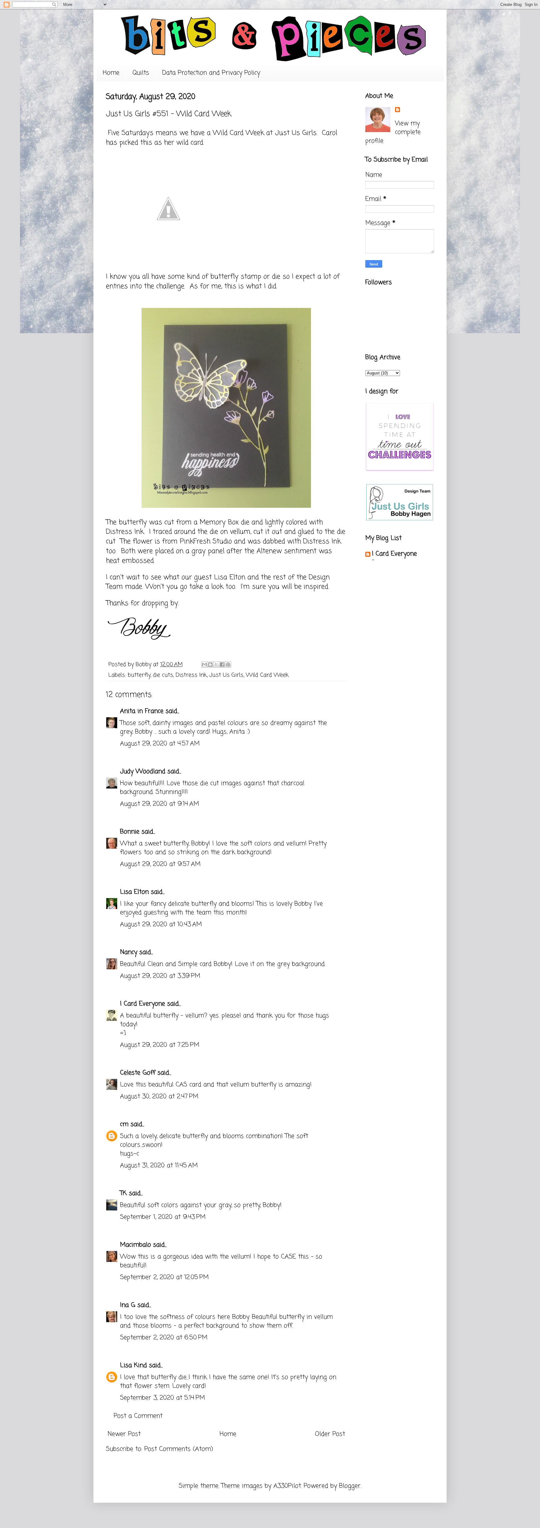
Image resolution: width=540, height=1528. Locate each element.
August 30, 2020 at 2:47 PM (159, 1096)
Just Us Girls (296, 133)
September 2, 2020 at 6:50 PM (164, 1338)
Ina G (127, 1305)
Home (111, 73)
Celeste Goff (137, 1073)
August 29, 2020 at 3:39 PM (160, 976)
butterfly (139, 675)
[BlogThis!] (210, 664)
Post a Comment (138, 1416)
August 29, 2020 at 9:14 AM (159, 804)
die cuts (163, 675)
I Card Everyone (142, 1004)
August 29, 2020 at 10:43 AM (161, 924)
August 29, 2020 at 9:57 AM (160, 864)
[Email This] (204, 664)
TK (123, 1193)
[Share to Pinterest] (228, 664)
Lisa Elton (134, 892)
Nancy (128, 952)
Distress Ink (191, 675)
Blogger (350, 1486)
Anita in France (141, 711)
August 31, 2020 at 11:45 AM (159, 1165)
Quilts (140, 73)
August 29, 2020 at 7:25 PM (159, 1045)
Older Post (330, 1434)
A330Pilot (287, 1486)
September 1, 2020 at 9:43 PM (163, 1217)
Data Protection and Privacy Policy (211, 73)
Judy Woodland (142, 771)
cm (124, 1124)
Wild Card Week (267, 675)
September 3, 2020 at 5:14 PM (162, 1398)
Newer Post (124, 1434)
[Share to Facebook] (222, 664)
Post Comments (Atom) (178, 1449)
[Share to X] (216, 664)
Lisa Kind (133, 1365)
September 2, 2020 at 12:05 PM (164, 1277)
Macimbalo (135, 1245)
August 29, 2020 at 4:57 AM (160, 744)
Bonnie (129, 832)
